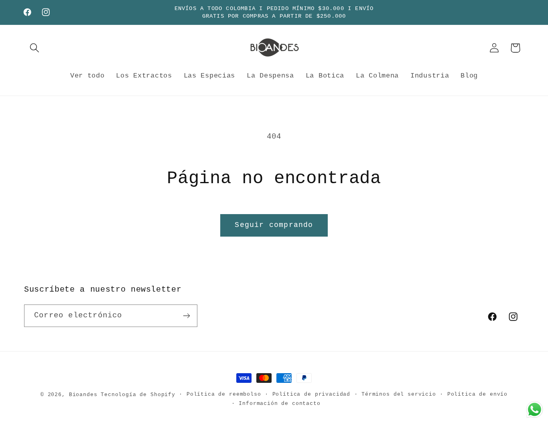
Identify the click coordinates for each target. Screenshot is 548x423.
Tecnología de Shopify (138, 395)
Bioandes (83, 395)
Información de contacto (279, 404)
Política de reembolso (224, 394)
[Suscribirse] (186, 315)
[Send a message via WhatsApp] (534, 409)
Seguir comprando (274, 225)
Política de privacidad (311, 394)
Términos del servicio (398, 394)
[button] (34, 48)
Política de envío (477, 394)
